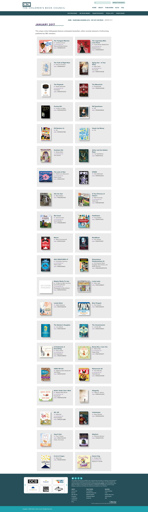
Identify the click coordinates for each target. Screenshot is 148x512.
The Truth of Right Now (62, 63)
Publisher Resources (91, 492)
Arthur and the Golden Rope (100, 151)
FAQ (122, 8)
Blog (117, 8)
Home (94, 8)
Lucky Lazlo (96, 281)
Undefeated (96, 412)
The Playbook (58, 84)
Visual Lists (110, 13)
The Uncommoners (98, 325)
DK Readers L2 (59, 128)
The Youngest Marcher (61, 41)
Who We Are (74, 494)
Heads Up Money (98, 128)
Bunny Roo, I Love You (99, 347)
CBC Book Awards (85, 13)
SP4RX (94, 172)
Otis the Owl (58, 194)
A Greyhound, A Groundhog (59, 348)
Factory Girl (58, 106)
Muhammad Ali (97, 369)
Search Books (120, 13)
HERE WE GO (58, 369)
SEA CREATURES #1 (61, 259)
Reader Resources (98, 13)
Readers (107, 489)
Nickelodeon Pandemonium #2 (98, 260)
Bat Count (57, 216)
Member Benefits (90, 494)
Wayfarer (95, 434)
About (100, 8)
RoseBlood (96, 238)
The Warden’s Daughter (62, 325)
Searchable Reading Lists (81, 20)
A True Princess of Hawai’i (98, 195)
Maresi (56, 238)
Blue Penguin (96, 303)
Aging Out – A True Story (99, 64)
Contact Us (74, 500)
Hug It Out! (58, 434)
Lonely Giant (58, 303)
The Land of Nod (59, 172)
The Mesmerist (97, 84)
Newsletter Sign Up (119, 2)
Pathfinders (96, 216)
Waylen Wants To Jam (61, 281)
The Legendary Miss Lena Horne (99, 42)
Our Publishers (72, 13)
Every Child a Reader (99, 483)
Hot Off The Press (97, 20)
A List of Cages (59, 456)
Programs (74, 496)
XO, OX (56, 412)
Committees (74, 498)
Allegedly (95, 391)
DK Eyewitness (97, 106)
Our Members (89, 491)
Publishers (109, 8)
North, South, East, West (62, 391)
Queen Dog (96, 456)
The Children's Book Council (44, 8)
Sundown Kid (58, 150)
